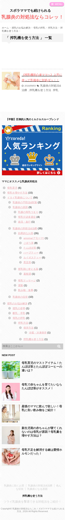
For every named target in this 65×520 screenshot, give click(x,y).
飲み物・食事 (25, 290)
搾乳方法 (23, 322)
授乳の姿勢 (19, 308)
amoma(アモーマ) (33, 238)
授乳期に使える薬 (28, 269)
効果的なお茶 (25, 233)
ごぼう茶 (28, 243)
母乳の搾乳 (19, 318)
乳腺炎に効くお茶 (14, 485)
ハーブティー (31, 252)
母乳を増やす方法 (17, 192)
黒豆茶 (27, 262)
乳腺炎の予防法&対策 (25, 202)
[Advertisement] (32, 58)
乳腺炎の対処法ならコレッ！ (32, 17)
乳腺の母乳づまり (28, 212)
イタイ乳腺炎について (19, 197)
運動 (20, 285)
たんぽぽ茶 (29, 247)
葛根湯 (27, 273)
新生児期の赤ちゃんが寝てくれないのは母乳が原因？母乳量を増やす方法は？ (42, 431)
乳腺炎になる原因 (37, 489)
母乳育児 (12, 187)
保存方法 (28, 327)
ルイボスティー (32, 257)
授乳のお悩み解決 (17, 303)
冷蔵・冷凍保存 (38, 332)
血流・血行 (24, 221)
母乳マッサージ (27, 280)
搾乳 (55, 90)
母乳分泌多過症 (27, 216)
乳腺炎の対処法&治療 (25, 228)
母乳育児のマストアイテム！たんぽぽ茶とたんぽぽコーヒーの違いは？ (42, 366)
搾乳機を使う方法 (40, 90)
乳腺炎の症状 (20, 296)
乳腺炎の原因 (20, 207)
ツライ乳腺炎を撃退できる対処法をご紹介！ (32, 501)
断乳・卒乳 (19, 313)
